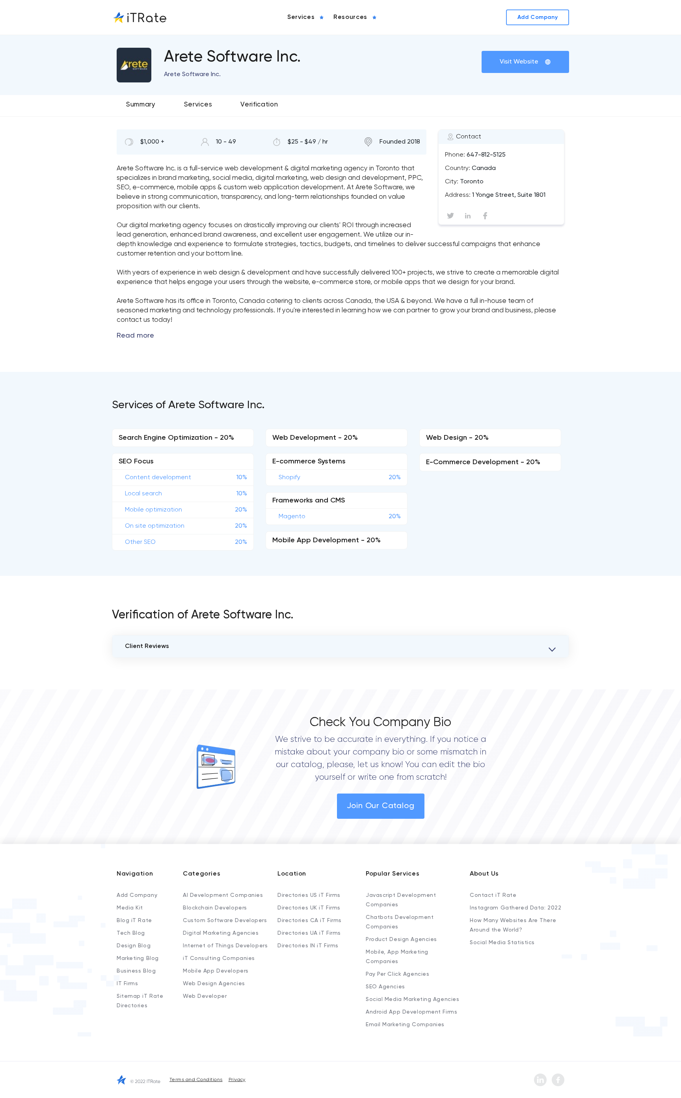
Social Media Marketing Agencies (412, 999)
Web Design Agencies (214, 983)
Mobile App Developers (216, 971)
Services (198, 104)
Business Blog (136, 971)
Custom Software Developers (225, 920)
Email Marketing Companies (405, 1024)
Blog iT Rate (134, 920)
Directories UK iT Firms (308, 908)
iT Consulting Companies (219, 958)
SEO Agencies (385, 987)
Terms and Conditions (196, 1079)
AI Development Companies (223, 895)
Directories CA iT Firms (309, 920)
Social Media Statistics (502, 942)
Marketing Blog (138, 958)
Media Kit (130, 908)
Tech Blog (131, 933)
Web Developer (205, 996)
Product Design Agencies (401, 939)
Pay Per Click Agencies (397, 974)
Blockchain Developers (215, 908)
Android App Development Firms (411, 1012)
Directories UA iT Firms (309, 933)
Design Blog (134, 946)
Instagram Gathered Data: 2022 (515, 908)
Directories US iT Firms (308, 895)
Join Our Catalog (381, 806)
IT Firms (127, 983)
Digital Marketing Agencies (221, 933)
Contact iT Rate (493, 895)
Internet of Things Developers (225, 946)
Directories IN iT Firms (308, 946)
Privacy (237, 1079)
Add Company (137, 895)
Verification (259, 104)
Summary (141, 104)
